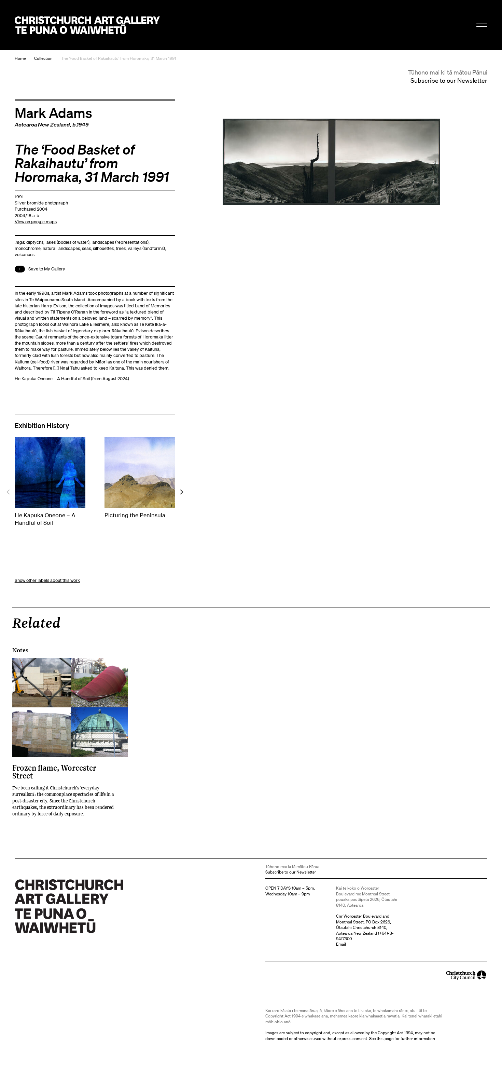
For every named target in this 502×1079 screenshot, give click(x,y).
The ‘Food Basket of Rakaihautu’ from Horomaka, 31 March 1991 (118, 58)
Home (20, 58)
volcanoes (24, 254)
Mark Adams (53, 112)
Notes (20, 650)
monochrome (28, 248)
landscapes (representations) (120, 242)
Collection (43, 58)
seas (86, 248)
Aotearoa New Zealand (42, 124)
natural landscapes (61, 248)
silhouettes (103, 248)
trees (121, 248)
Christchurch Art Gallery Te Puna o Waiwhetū (87, 25)
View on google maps (36, 222)
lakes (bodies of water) (67, 242)
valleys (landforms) (146, 248)
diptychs (34, 242)
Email (341, 944)
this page (385, 1038)
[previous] (8, 492)
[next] (181, 492)
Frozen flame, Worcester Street (54, 771)
